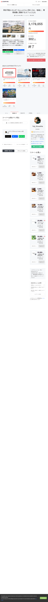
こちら (43, 298)
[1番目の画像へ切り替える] (4, 36)
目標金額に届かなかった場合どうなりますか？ (37, 288)
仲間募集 (30, 113)
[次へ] (23, 27)
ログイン (39, 1)
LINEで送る (8, 51)
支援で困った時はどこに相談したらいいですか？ (37, 291)
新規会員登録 (44, 1)
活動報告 (14, 113)
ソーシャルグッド (26, 15)
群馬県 (32, 15)
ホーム (6, 113)
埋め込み (8, 53)
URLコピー (20, 51)
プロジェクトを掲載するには (12, 4)
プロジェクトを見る (21, 150)
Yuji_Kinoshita (18, 15)
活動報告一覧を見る (8, 150)
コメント (38, 113)
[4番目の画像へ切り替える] (18, 36)
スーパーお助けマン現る (10, 117)
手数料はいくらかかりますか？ (36, 285)
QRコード (19, 53)
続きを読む (42, 138)
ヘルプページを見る (37, 294)
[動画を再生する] (13, 26)
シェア (20, 49)
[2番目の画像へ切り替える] (9, 36)
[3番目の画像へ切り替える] (13, 36)
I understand (43, 598)
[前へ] (4, 27)
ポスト (8, 49)
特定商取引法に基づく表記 (36, 143)
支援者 (22, 113)
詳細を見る (34, 166)
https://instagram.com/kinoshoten (38, 141)
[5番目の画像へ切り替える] (22, 36)
